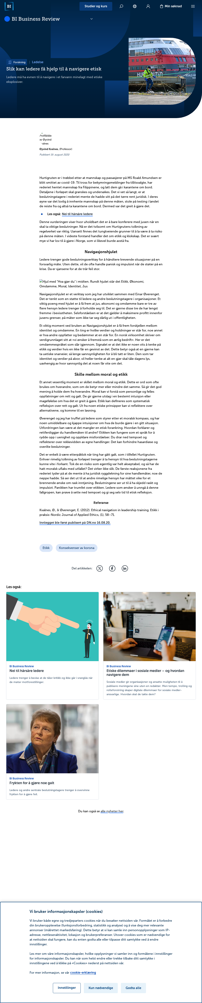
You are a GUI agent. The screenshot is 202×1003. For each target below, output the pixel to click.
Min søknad (173, 6)
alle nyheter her (112, 811)
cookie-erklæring (83, 972)
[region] (101, 952)
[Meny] (193, 6)
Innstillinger (67, 987)
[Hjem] (9, 6)
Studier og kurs (96, 6)
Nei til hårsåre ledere (77, 214)
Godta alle (133, 988)
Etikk (46, 548)
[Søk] (121, 6)
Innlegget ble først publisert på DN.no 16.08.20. (74, 522)
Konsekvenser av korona (76, 548)
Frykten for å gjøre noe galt (31, 783)
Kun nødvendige (101, 988)
